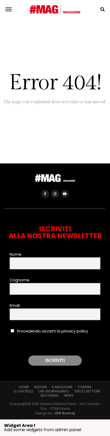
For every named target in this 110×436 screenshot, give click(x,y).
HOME (24, 387)
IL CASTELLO (23, 391)
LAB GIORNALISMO (53, 391)
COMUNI (84, 387)
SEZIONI (40, 387)
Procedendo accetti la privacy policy (52, 331)
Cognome (19, 280)
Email (15, 305)
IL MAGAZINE (62, 387)
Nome (15, 254)
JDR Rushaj (64, 413)
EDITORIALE (50, 395)
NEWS (68, 395)
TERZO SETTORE (87, 391)
